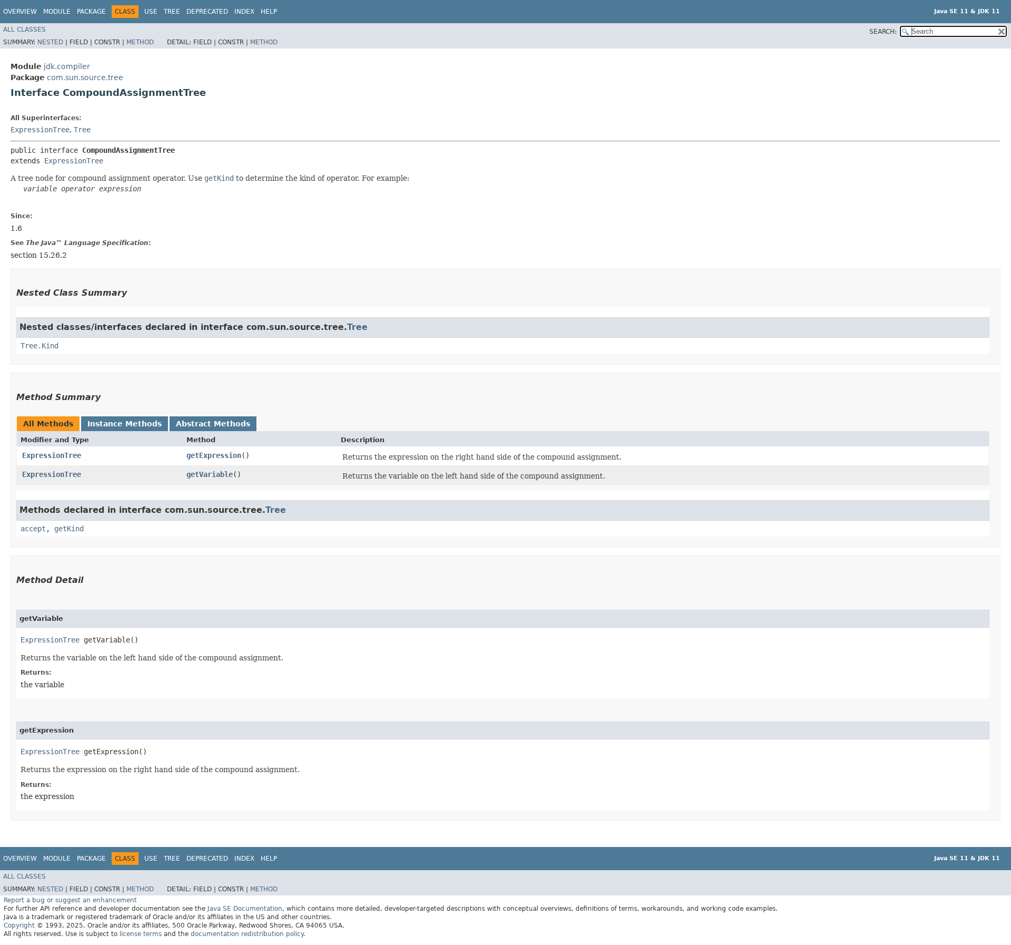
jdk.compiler (67, 66)
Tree (172, 11)
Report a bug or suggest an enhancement (70, 900)
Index (244, 11)
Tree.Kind (39, 346)
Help (269, 11)
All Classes (24, 29)
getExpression (213, 455)
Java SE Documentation (244, 908)
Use (150, 11)
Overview (20, 11)
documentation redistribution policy (247, 934)
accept (33, 528)
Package (91, 11)
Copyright (19, 925)
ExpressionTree (40, 129)
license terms (141, 934)
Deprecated (207, 11)
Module (57, 11)
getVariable (209, 474)
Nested (50, 42)
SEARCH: (883, 31)
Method (140, 42)
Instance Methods (124, 424)
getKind (69, 528)
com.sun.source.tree (85, 77)
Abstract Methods (213, 424)
